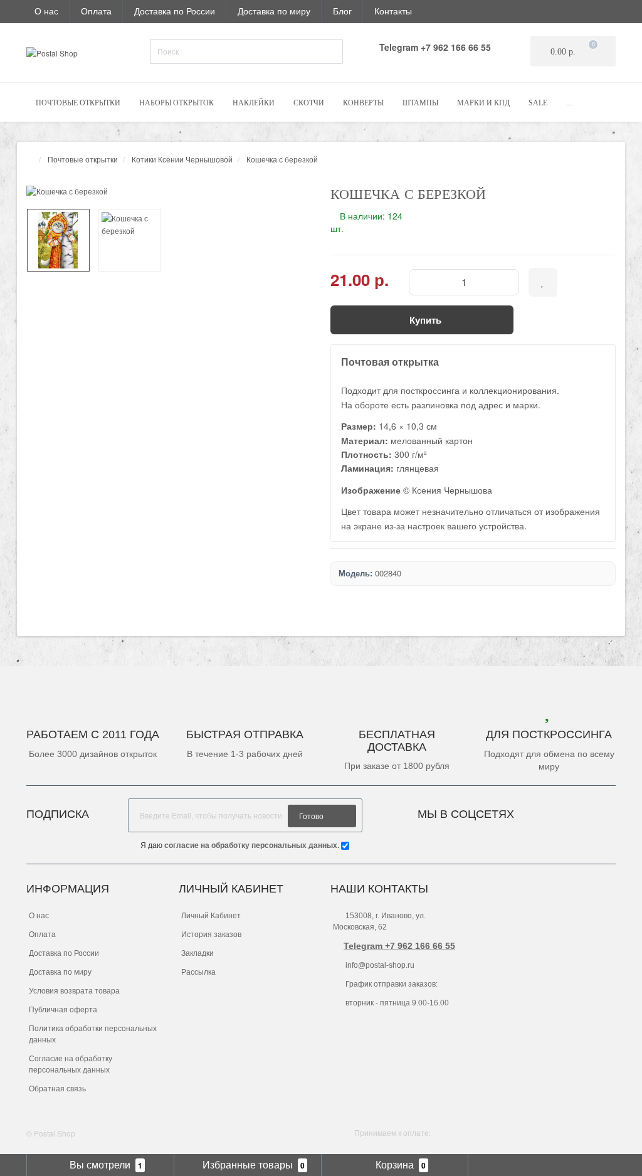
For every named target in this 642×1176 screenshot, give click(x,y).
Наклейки (254, 102)
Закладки (197, 953)
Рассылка (198, 972)
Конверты (363, 102)
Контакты (393, 10)
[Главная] (30, 159)
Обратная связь (57, 1088)
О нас (46, 10)
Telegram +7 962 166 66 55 (399, 946)
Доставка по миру (274, 10)
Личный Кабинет (211, 915)
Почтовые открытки (78, 102)
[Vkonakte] (540, 810)
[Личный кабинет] (598, 10)
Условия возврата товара (74, 991)
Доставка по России (174, 10)
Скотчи (308, 102)
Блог (342, 10)
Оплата (96, 10)
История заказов (211, 934)
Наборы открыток (176, 102)
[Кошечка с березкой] (169, 191)
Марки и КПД (483, 102)
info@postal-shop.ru (379, 965)
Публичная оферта (63, 1009)
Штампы (420, 102)
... (569, 102)
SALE (538, 102)
